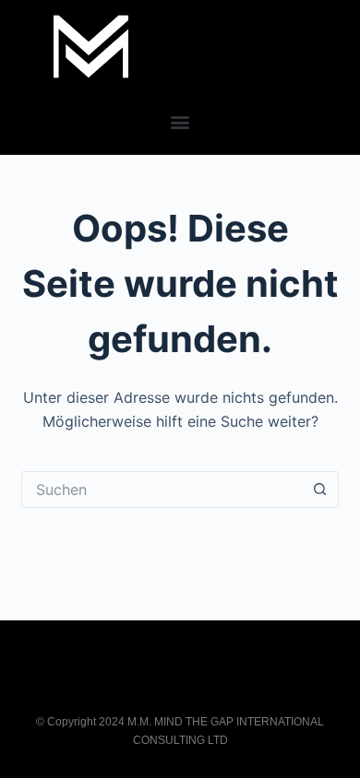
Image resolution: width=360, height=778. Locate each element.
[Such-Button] (320, 489)
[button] (180, 121)
